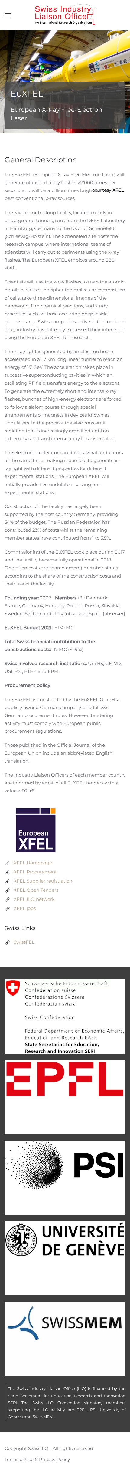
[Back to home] (65, 15)
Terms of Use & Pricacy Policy (37, 1459)
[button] (8, 15)
